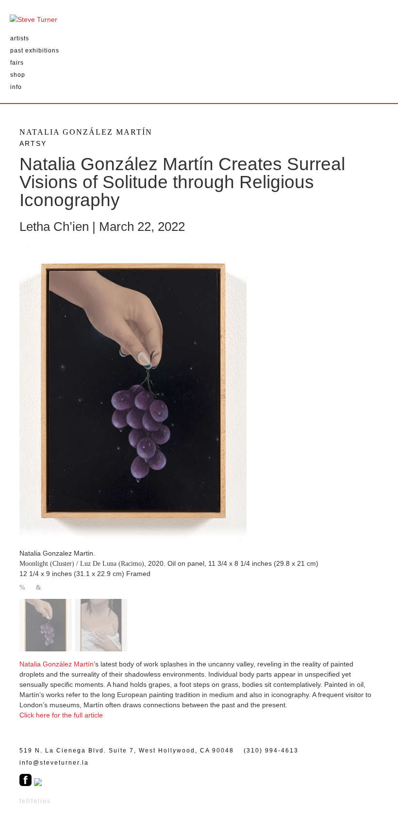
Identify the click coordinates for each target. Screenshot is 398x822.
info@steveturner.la (54, 762)
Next (39, 588)
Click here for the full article (61, 715)
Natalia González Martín (56, 664)
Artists (19, 38)
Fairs (17, 62)
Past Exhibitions (34, 50)
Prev (22, 588)
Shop (17, 74)
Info (16, 87)
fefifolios (35, 801)
